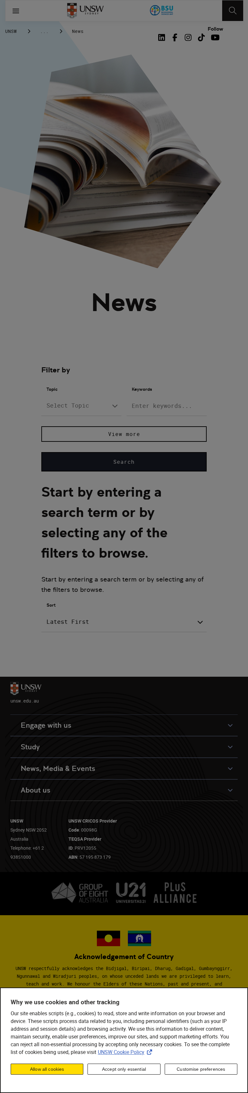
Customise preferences (201, 1069)
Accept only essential (124, 1069)
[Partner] (162, 10)
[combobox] (81, 405)
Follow (215, 29)
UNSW (11, 31)
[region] (124, 1040)
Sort (51, 605)
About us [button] (35, 790)
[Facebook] (175, 37)
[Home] (85, 10)
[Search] (232, 10)
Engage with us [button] (46, 725)
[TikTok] (201, 37)
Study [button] (30, 747)
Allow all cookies (47, 1069)
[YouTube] (215, 37)
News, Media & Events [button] (58, 768)
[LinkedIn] (163, 37)
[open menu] (15, 10)
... (44, 31)
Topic (51, 389)
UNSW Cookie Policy (126, 1052)
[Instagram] (188, 37)
